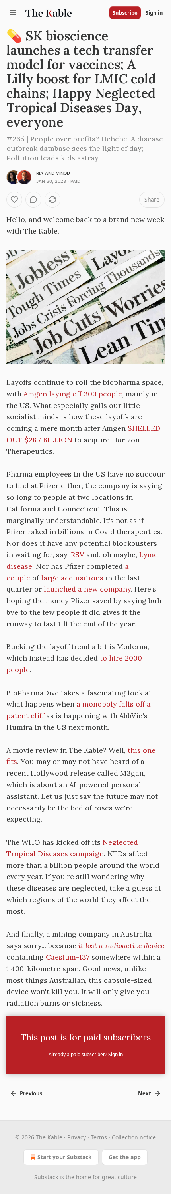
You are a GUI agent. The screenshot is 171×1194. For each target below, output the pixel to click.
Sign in (154, 12)
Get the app (125, 1157)
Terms (99, 1137)
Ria (40, 173)
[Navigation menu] (13, 13)
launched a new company (87, 589)
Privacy (76, 1137)
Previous (31, 1093)
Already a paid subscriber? (86, 1054)
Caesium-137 (67, 957)
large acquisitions (72, 577)
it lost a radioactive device (121, 945)
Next (144, 1093)
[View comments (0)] (33, 200)
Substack (46, 1177)
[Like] (14, 200)
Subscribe (125, 12)
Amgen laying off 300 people (72, 393)
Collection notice (134, 1137)
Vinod (63, 173)
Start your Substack (64, 1157)
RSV (77, 554)
